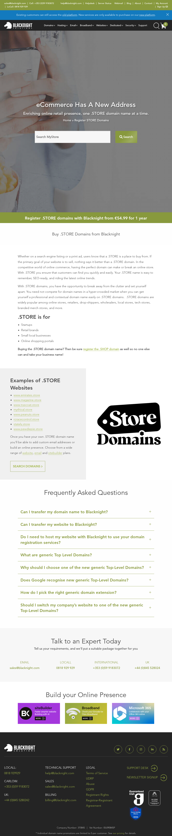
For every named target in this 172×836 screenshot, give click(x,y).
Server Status (104, 3)
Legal (90, 767)
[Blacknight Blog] (164, 749)
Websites (101, 25)
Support (142, 25)
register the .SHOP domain (101, 349)
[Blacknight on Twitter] (119, 749)
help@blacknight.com (71, 3)
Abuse (90, 784)
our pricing (118, 833)
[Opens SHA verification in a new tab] (135, 812)
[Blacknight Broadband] (86, 713)
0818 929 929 (21, 6)
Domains (48, 25)
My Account (162, 3)
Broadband (86, 25)
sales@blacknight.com (15, 3)
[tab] (86, 512)
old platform (69, 14)
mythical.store (23, 409)
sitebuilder (55, 453)
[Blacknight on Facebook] (130, 749)
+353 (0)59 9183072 (44, 3)
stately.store (22, 424)
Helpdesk (90, 3)
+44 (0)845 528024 (147, 668)
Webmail (118, 3)
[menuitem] (48, 25)
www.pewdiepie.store (28, 429)
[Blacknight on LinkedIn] (153, 749)
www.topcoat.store (26, 405)
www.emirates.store (27, 395)
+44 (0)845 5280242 (16, 800)
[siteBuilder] (39, 713)
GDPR (90, 789)
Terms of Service (97, 773)
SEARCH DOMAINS (27, 466)
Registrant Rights (97, 795)
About (138, 3)
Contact (148, 3)
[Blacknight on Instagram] (142, 749)
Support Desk (138, 768)
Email (73, 25)
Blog (129, 3)
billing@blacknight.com (60, 800)
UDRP (90, 778)
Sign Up (161, 6)
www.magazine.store (27, 400)
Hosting (61, 25)
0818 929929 (12, 773)
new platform (147, 14)
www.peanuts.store (26, 414)
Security (129, 25)
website (27, 453)
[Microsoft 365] (133, 713)
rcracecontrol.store (26, 419)
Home (67, 120)
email (37, 453)
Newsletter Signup (143, 777)
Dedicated (115, 25)
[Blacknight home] (18, 25)
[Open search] (156, 25)
